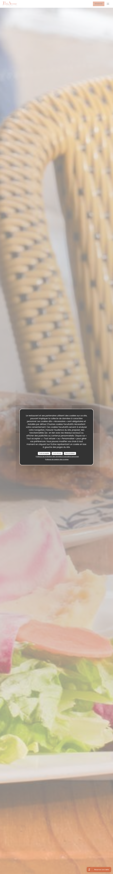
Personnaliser (70, 453)
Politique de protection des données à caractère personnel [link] (57, 457)
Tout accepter (44, 453)
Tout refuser (57, 453)
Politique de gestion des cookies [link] (57, 459)
